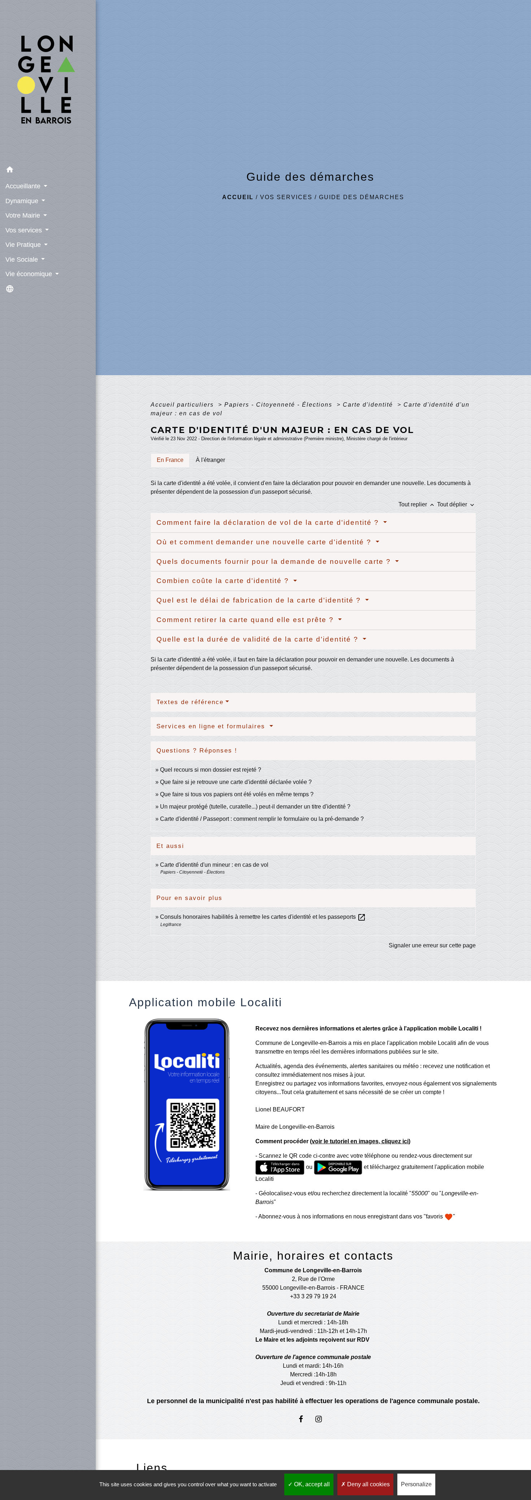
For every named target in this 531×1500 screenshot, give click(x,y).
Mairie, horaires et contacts (313, 1255)
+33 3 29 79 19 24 (313, 1296)
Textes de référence (190, 702)
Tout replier (417, 504)
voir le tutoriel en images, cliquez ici (360, 1141)
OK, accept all (311, 1484)
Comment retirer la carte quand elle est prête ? (246, 619)
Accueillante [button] (23, 186)
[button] (47, 171)
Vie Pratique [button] (24, 244)
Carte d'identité (369, 405)
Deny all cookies (368, 1484)
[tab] (170, 460)
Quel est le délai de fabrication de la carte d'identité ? (259, 600)
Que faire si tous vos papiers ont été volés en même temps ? (237, 794)
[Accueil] (47, 81)
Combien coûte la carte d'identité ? (224, 580)
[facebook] (304, 1418)
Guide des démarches (361, 197)
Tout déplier (456, 504)
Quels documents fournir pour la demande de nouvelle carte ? (274, 561)
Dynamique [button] (22, 201)
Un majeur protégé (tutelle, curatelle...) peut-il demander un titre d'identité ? (255, 806)
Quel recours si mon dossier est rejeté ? (210, 770)
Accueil (238, 197)
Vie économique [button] (29, 274)
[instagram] (322, 1418)
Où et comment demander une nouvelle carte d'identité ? (265, 542)
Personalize (416, 1484)
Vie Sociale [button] (22, 259)
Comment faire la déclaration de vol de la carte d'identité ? (268, 522)
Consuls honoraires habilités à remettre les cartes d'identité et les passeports (263, 917)
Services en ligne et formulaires (212, 726)
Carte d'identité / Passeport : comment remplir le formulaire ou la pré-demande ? (262, 819)
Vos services (286, 197)
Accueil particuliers (183, 405)
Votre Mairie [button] (23, 215)
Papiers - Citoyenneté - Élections (279, 405)
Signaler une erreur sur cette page (432, 945)
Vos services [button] (24, 230)
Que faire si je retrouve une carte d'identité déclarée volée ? (236, 782)
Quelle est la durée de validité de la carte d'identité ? (258, 639)
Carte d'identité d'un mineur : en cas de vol (214, 865)
